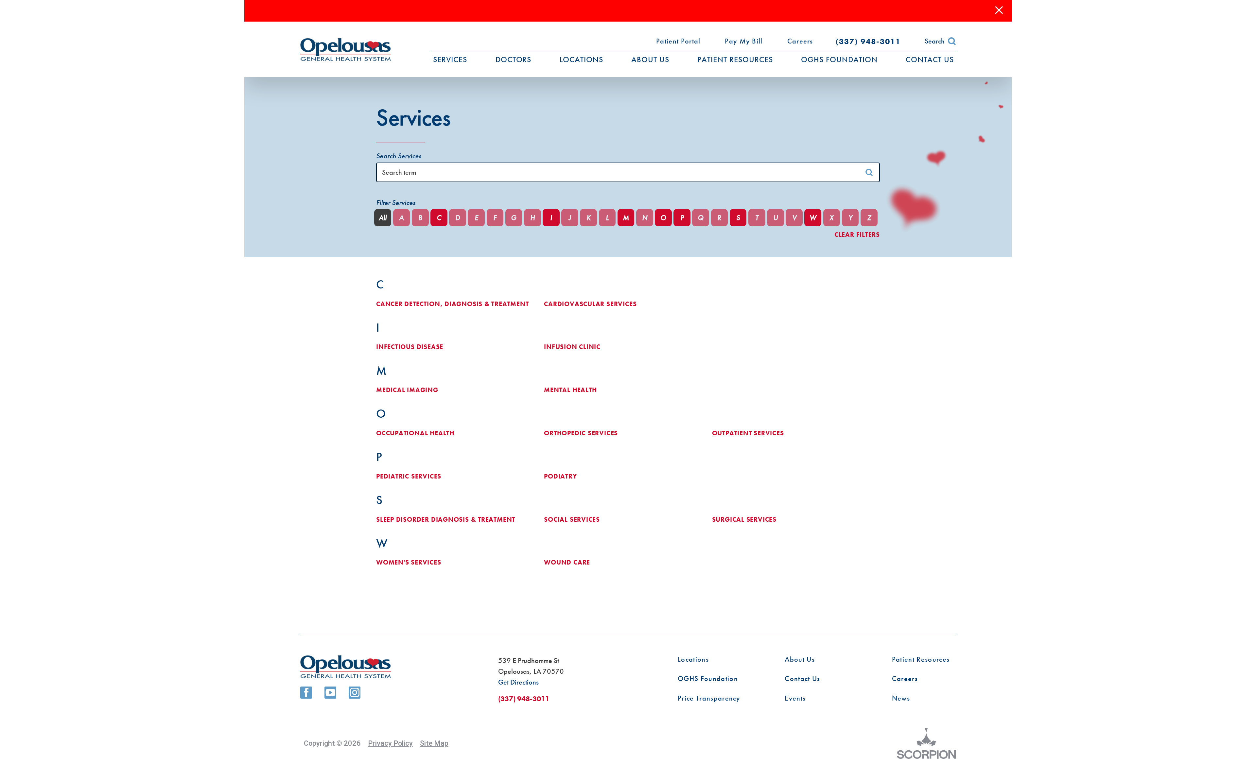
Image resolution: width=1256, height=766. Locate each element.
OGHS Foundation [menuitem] (839, 59)
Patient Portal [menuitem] (678, 41)
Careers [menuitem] (800, 41)
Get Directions (518, 682)
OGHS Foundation (708, 678)
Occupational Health (415, 433)
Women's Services (408, 562)
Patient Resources (921, 659)
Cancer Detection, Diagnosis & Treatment (452, 304)
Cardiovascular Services (590, 304)
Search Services (398, 156)
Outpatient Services (748, 433)
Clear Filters (857, 234)
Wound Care (567, 562)
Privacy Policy (390, 743)
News (901, 698)
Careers (905, 678)
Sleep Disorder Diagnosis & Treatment (445, 519)
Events (795, 698)
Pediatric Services (408, 476)
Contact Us (802, 678)
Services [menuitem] (450, 59)
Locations (693, 659)
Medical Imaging (407, 390)
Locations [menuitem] (581, 59)
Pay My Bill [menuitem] (744, 41)
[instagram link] (355, 693)
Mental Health (570, 390)
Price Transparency (709, 698)
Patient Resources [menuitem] (735, 59)
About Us (800, 659)
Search (935, 41)
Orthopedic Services (581, 433)
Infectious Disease (409, 347)
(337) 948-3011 (868, 41)
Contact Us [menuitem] (930, 59)
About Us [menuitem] (650, 59)
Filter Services (395, 202)
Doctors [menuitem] (514, 59)
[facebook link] (306, 693)
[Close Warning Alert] (999, 11)
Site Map (434, 743)
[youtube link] (330, 693)
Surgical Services (744, 519)
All (383, 217)
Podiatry (560, 476)
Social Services (572, 519)
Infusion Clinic (572, 347)
